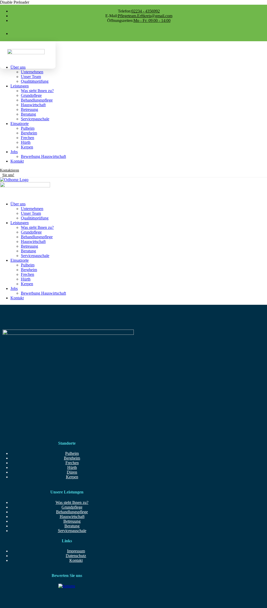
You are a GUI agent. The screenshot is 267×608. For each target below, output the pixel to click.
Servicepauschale (72, 530)
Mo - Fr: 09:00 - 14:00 (139, 20)
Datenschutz (76, 555)
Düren (72, 472)
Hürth (72, 467)
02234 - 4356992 (139, 11)
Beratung (72, 526)
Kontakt (76, 560)
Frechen (72, 463)
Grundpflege (72, 507)
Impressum (76, 551)
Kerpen (72, 477)
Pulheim (72, 453)
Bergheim (72, 458)
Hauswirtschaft (72, 516)
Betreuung (72, 521)
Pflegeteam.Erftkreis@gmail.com (138, 16)
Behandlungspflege (72, 512)
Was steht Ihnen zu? (72, 502)
